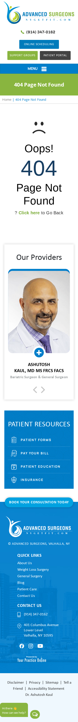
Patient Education (41, 466)
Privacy (34, 683)
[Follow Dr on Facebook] (22, 646)
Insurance (32, 480)
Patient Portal (55, 55)
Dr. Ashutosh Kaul (39, 695)
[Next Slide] (43, 390)
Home (6, 99)
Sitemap (52, 683)
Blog (20, 583)
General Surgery (29, 576)
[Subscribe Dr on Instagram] (30, 646)
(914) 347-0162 (40, 32)
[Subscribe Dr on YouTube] (40, 646)
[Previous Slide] (35, 390)
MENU (32, 68)
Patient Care (27, 589)
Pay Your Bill (35, 453)
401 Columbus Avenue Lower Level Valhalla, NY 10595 (41, 630)
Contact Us (26, 596)
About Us (24, 563)
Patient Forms (36, 440)
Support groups (22, 55)
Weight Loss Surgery (33, 570)
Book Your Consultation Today (39, 502)
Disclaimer (15, 683)
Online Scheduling (39, 44)
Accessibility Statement (46, 689)
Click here (29, 212)
